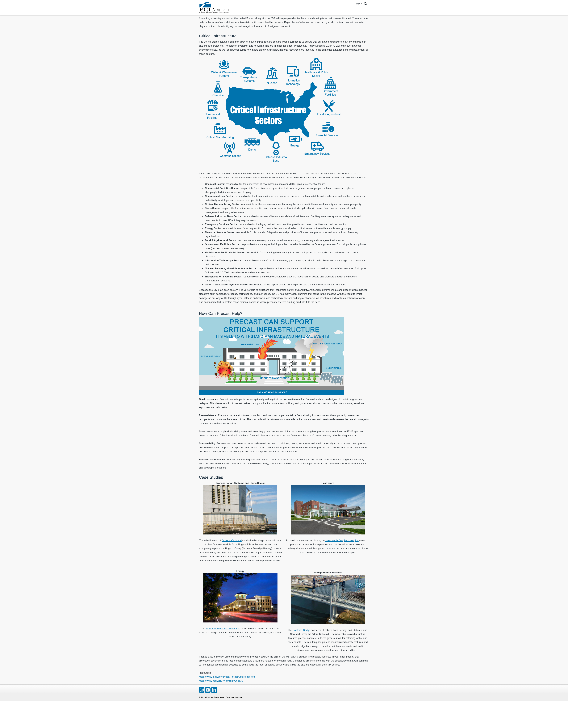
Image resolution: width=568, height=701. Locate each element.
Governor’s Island (232, 540)
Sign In (359, 4)
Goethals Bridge (301, 630)
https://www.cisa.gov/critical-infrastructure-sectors (227, 676)
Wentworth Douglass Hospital (342, 540)
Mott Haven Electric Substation (223, 628)
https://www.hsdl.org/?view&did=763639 (221, 680)
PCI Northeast (216, 7)
